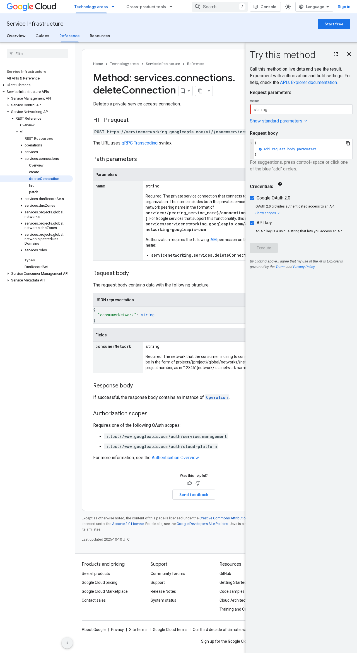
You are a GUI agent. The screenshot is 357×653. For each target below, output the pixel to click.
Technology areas (91, 6)
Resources (100, 35)
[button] (36, 85)
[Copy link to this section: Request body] (134, 273)
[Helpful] (189, 483)
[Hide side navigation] (67, 643)
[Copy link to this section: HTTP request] (134, 120)
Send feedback (193, 494)
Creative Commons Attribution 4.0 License (233, 518)
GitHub (225, 573)
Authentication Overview (175, 457)
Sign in (344, 6)
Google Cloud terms (170, 629)
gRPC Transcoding (140, 143)
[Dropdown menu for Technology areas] (114, 6)
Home (98, 64)
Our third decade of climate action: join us (229, 629)
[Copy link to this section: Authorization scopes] (153, 414)
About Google (94, 629)
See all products (96, 573)
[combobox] (220, 7)
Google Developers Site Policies (202, 524)
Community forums (168, 573)
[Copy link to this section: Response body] (138, 386)
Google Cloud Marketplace (105, 591)
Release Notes (163, 591)
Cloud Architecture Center (242, 600)
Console (268, 6)
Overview (16, 35)
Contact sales (94, 600)
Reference (69, 35)
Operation (217, 397)
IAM (213, 239)
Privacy (117, 629)
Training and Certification (241, 609)
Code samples (232, 591)
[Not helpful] (198, 483)
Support (158, 582)
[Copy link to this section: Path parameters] (142, 159)
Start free (334, 23)
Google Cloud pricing (99, 582)
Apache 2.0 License (128, 524)
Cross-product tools (146, 6)
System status (163, 600)
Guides (42, 35)
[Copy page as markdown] (200, 91)
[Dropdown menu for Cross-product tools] (172, 6)
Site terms (138, 629)
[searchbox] (37, 53)
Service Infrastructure (35, 23)
